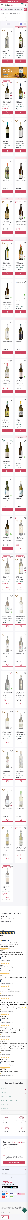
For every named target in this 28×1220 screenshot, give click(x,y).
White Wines (13, 13)
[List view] (25, 23)
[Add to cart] (7, 61)
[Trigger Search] (25, 9)
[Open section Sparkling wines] (25, 1097)
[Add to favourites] (11, 30)
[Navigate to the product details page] (7, 40)
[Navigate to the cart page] (25, 5)
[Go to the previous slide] (1, 1)
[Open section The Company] (25, 1169)
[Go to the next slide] (27, 1)
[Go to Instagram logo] (5, 1182)
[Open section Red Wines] (25, 1089)
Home (2, 13)
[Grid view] (20, 23)
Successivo (10, 946)
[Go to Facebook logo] (3, 1182)
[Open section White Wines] (25, 1093)
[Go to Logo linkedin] (8, 1182)
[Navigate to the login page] (22, 5)
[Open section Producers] (25, 1105)
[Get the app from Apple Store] (6, 1187)
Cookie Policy (13, 1212)
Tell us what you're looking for (13, 9)
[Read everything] (12, 921)
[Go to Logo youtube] (11, 1182)
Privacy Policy (5, 1212)
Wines (7, 13)
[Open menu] (2, 5)
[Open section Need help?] (25, 1174)
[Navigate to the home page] (8, 5)
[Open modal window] (20, 548)
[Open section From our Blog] (25, 1112)
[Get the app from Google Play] (14, 1187)
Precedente (3, 946)
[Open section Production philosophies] (25, 1101)
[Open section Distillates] (25, 1109)
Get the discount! (14, 1162)
